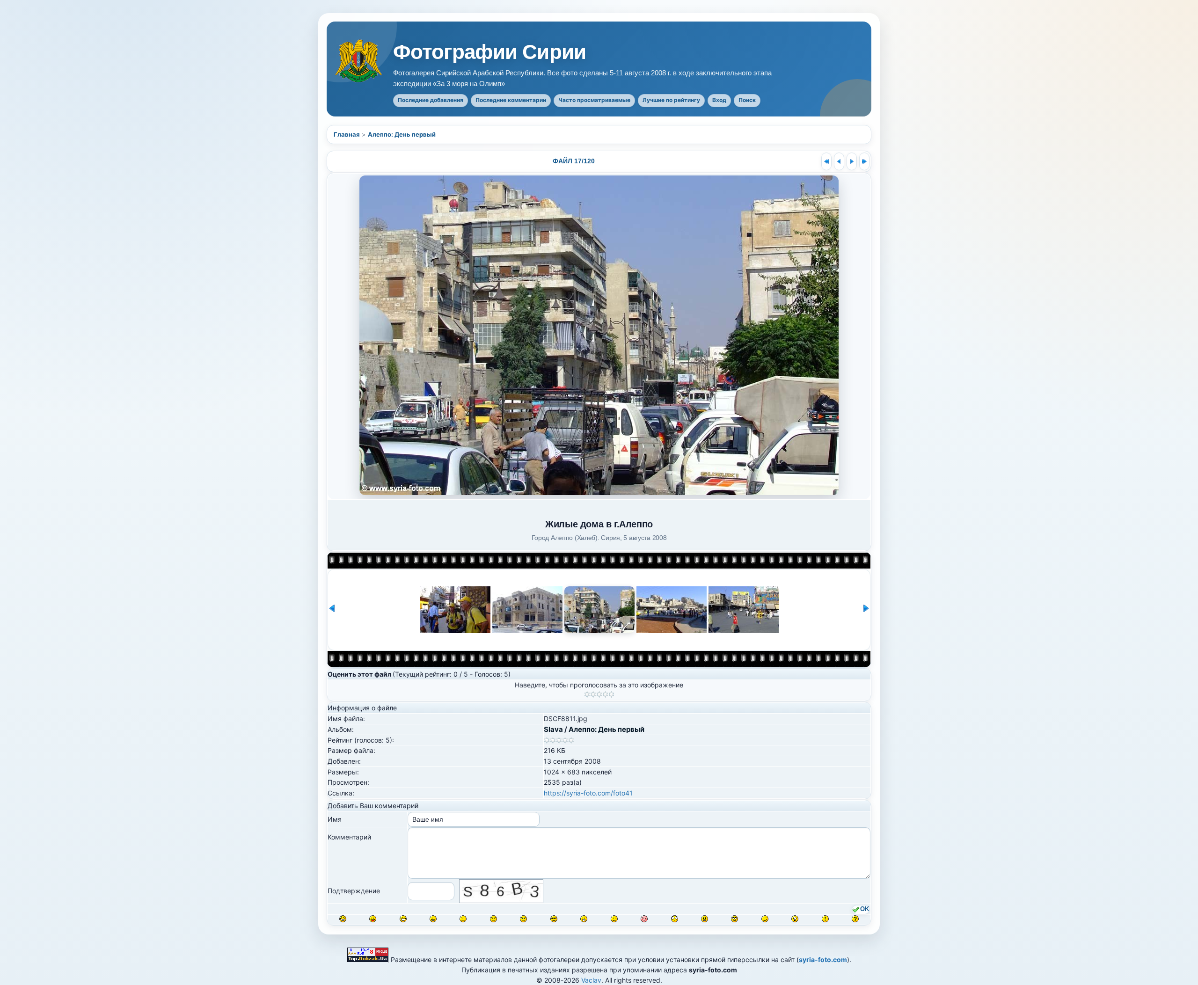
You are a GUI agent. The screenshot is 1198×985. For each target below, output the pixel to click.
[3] (599, 694)
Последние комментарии (510, 99)
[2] (593, 694)
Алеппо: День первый (402, 134)
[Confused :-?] (614, 918)
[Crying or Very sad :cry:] (523, 918)
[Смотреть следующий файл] (852, 161)
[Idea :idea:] (794, 918)
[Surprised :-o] (583, 918)
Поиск (747, 99)
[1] (587, 694)
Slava (553, 729)
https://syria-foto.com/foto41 (588, 793)
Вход (719, 99)
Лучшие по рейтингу (671, 99)
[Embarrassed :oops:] (644, 918)
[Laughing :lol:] (342, 918)
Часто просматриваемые (594, 99)
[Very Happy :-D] (403, 918)
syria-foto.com (823, 959)
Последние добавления (430, 99)
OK (864, 909)
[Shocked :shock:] (674, 918)
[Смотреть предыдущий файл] (839, 161)
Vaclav (591, 980)
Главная (347, 134)
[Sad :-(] (493, 918)
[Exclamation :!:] (825, 918)
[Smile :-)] (433, 918)
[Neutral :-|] (463, 918)
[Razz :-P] (372, 918)
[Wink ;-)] (764, 918)
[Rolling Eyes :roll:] (734, 918)
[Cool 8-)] (553, 918)
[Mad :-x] (704, 918)
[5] (611, 694)
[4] (605, 694)
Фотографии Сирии (489, 52)
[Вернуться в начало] (826, 161)
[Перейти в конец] (864, 161)
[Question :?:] (855, 918)
